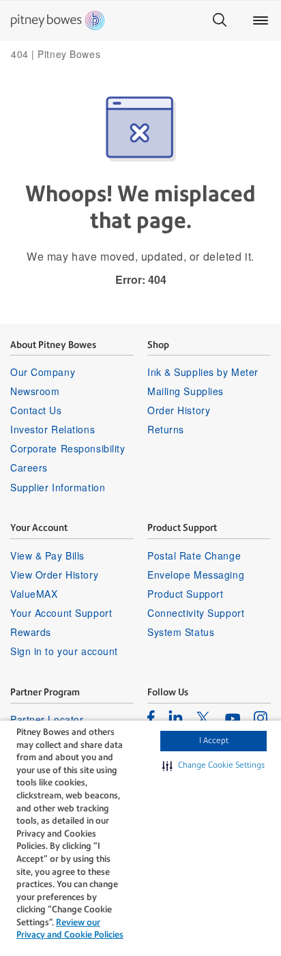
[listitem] (151, 717)
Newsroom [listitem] (34, 391)
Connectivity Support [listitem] (195, 613)
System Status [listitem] (180, 632)
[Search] (219, 20)
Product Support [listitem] (185, 594)
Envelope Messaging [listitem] (195, 574)
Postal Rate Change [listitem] (194, 555)
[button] (213, 766)
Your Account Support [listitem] (61, 613)
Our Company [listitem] (42, 372)
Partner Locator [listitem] (46, 719)
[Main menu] (260, 20)
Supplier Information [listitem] (57, 487)
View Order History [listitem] (54, 574)
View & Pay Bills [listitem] (47, 555)
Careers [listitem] (29, 467)
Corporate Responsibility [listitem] (67, 448)
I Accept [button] (213, 740)
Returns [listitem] (165, 429)
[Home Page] (57, 20)
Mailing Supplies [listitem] (185, 391)
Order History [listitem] (178, 410)
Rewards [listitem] (30, 632)
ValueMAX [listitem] (33, 594)
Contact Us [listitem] (36, 410)
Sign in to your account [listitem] (64, 651)
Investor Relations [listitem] (52, 429)
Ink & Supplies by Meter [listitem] (202, 372)
